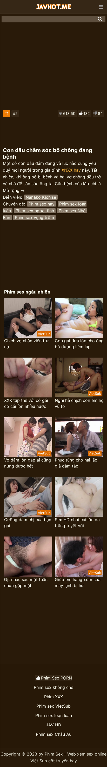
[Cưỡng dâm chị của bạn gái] (28, 497)
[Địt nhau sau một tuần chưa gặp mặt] (28, 556)
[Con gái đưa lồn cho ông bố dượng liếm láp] (79, 318)
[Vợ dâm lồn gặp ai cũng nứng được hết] (28, 437)
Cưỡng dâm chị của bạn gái (27, 522)
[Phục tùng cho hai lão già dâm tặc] (79, 437)
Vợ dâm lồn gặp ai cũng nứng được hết (27, 463)
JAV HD (53, 724)
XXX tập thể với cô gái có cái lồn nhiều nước (26, 403)
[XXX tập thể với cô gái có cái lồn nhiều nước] (28, 377)
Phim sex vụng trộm (34, 217)
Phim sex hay (42, 204)
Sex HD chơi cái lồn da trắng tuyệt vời (77, 522)
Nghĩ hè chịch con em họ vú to (79, 403)
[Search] (100, 19)
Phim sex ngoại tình (35, 210)
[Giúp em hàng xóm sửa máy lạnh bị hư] (79, 556)
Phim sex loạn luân (53, 715)
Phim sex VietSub (53, 706)
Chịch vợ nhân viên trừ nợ (26, 343)
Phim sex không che (53, 687)
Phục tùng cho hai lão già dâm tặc (76, 463)
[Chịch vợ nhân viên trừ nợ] (28, 318)
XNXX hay (71, 170)
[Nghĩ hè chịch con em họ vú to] (79, 377)
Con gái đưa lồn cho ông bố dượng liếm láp (79, 343)
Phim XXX (53, 696)
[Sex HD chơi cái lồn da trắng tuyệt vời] (79, 497)
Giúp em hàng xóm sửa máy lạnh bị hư (78, 582)
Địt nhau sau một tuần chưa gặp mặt (26, 582)
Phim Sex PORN (56, 678)
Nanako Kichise (41, 197)
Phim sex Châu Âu (53, 734)
